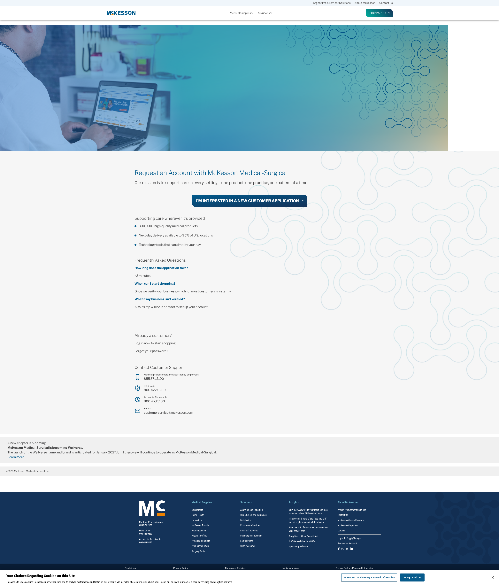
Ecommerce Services (250, 525)
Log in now (142, 343)
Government (197, 510)
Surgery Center (199, 551)
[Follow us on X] (347, 549)
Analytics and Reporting (251, 510)
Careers (341, 530)
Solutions (264, 13)
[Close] (492, 577)
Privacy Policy (180, 568)
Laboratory (197, 520)
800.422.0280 (155, 390)
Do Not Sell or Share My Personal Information (369, 577)
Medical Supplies (240, 13)
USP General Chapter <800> (302, 541)
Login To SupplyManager (350, 538)
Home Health (198, 515)
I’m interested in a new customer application (247, 200)
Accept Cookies (412, 577)
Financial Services (249, 530)
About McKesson (365, 2)
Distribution (245, 520)
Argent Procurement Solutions (332, 2)
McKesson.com (290, 568)
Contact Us (386, 2)
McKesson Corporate (347, 525)
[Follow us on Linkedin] (351, 549)
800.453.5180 (154, 401)
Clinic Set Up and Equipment (253, 515)
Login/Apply (378, 13)
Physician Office (199, 535)
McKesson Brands (200, 525)
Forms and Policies (235, 568)
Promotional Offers (200, 546)
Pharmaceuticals (200, 530)
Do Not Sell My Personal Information (355, 568)
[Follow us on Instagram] (343, 549)
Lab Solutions (246, 541)
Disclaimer (130, 568)
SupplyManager (247, 546)
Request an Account (347, 543)
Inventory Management (251, 535)
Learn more (15, 457)
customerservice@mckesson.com (168, 412)
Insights (294, 502)
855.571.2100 (154, 379)
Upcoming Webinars (298, 546)
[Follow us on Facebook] (339, 549)
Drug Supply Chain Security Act (303, 536)
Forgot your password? (151, 351)
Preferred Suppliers (201, 541)
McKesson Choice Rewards (351, 520)
